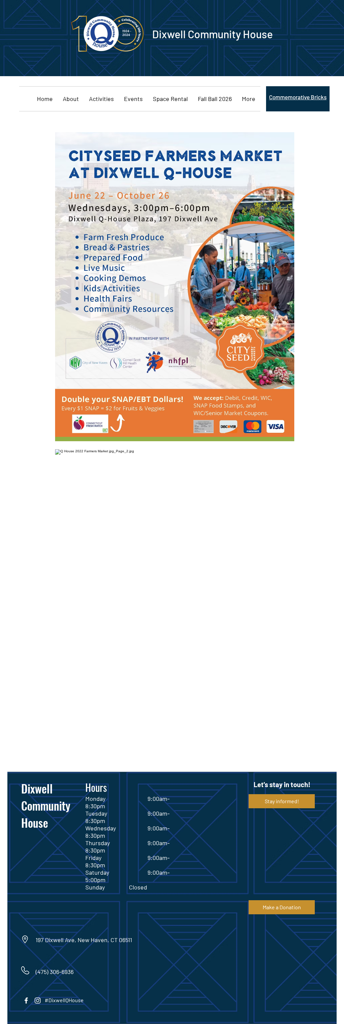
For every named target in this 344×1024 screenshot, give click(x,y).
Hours (96, 787)
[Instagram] (38, 1000)
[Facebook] (26, 1000)
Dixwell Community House (45, 805)
